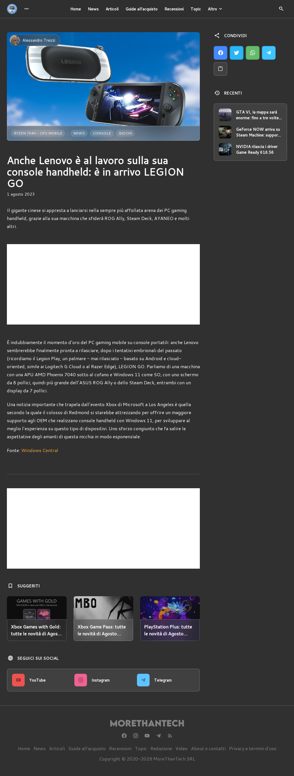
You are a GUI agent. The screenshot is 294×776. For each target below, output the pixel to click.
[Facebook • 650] (124, 736)
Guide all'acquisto (141, 9)
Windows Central (39, 450)
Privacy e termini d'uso (252, 748)
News (93, 9)
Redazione (161, 748)
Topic (196, 9)
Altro (212, 9)
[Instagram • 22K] (135, 736)
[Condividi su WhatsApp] (253, 53)
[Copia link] (220, 69)
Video (181, 748)
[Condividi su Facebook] (220, 53)
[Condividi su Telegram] (269, 53)
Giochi (125, 133)
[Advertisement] (103, 284)
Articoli (112, 9)
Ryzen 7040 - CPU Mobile (38, 133)
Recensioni (174, 9)
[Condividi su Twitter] (236, 53)
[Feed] (170, 736)
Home (75, 9)
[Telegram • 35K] (158, 736)
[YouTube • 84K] (147, 736)
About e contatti (208, 748)
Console (102, 133)
